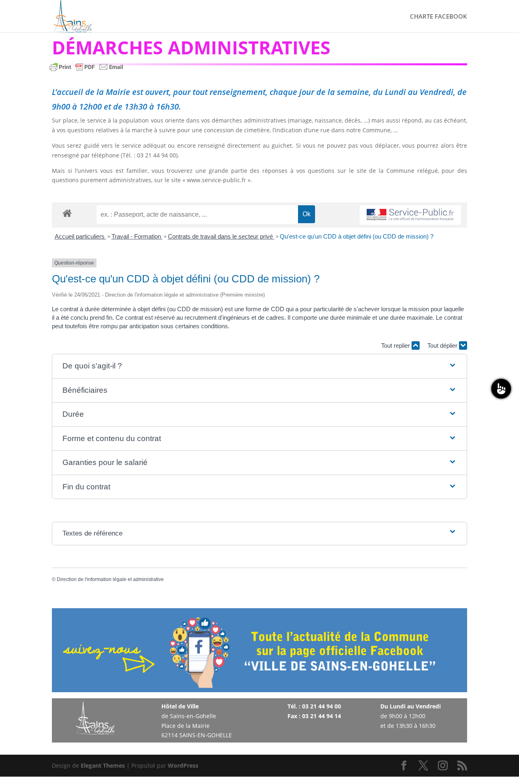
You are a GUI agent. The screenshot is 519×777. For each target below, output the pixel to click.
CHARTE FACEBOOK (438, 16)
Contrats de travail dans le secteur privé (221, 236)
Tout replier (396, 345)
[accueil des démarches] (67, 212)
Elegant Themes (103, 765)
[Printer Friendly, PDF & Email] (86, 71)
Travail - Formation (137, 236)
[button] (259, 366)
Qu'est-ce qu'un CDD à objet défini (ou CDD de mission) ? (356, 236)
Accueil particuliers (80, 236)
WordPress (183, 765)
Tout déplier (443, 345)
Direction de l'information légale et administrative (110, 579)
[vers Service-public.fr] (410, 215)
